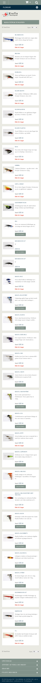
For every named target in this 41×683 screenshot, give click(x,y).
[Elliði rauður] (8, 114)
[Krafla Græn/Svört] (8, 396)
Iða (16, 221)
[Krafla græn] (8, 376)
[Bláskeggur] (8, 39)
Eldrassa (18, 72)
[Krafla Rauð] (8, 518)
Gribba (17, 165)
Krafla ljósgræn (21, 452)
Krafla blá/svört (21, 295)
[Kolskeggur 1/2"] (8, 245)
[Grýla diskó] (8, 188)
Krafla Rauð (19, 513)
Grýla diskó (19, 184)
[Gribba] (8, 170)
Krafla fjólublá (21, 334)
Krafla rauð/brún (21, 533)
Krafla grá (19, 353)
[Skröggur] (8, 615)
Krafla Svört (19, 573)
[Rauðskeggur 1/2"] (8, 597)
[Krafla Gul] (8, 417)
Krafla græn (19, 372)
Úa (16, 631)
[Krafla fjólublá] (8, 339)
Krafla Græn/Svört (22, 391)
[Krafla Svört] (8, 577)
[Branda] (8, 58)
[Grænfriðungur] (8, 207)
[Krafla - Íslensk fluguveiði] (20, 14)
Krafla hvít (19, 433)
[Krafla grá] (8, 357)
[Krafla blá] (8, 281)
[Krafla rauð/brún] (8, 537)
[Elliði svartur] (8, 132)
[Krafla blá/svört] (8, 299)
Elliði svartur (20, 128)
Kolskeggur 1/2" (20, 241)
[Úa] (8, 635)
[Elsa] (8, 151)
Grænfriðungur (20, 202)
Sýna (28, 27)
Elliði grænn (19, 91)
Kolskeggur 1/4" (20, 259)
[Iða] (8, 225)
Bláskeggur (19, 35)
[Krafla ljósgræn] (8, 456)
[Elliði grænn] (8, 95)
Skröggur (18, 611)
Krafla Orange (20, 471)
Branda (17, 53)
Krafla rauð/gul (21, 553)
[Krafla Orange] (8, 476)
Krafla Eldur (20, 315)
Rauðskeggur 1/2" (21, 592)
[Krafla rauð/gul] (8, 557)
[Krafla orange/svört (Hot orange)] (8, 497)
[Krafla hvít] (8, 437)
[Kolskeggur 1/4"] (8, 263)
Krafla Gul (19, 413)
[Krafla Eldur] (8, 319)
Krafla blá (19, 276)
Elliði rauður (20, 109)
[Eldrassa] (8, 76)
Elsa (16, 147)
